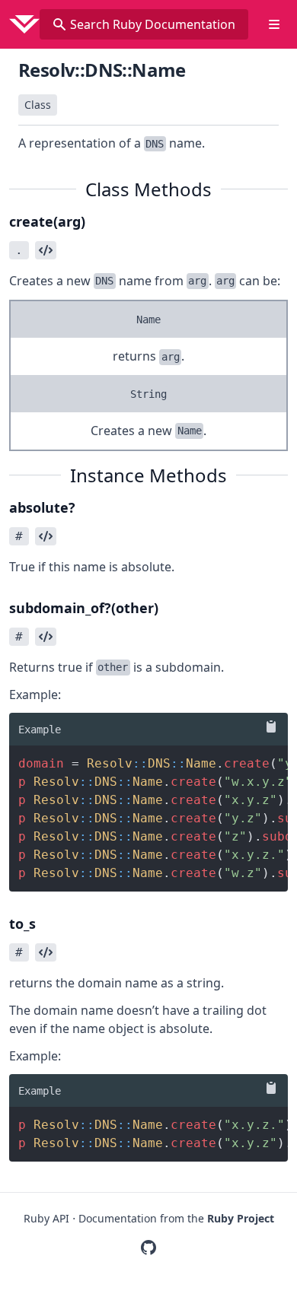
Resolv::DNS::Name (102, 69)
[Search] (59, 24)
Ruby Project (240, 1218)
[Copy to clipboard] (268, 726)
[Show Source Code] (45, 250)
